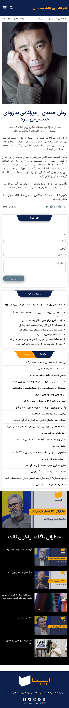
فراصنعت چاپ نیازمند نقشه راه (19, 549)
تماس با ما (46, 692)
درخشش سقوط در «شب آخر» (53, 459)
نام (64, 235)
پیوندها (27, 692)
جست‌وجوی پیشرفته (14, 692)
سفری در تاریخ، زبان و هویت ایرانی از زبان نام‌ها (45, 465)
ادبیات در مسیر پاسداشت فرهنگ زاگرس (48, 471)
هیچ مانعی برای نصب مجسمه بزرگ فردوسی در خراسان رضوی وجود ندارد (33, 306)
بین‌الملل (39, 18)
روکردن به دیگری (58, 446)
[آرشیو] (25, 699)
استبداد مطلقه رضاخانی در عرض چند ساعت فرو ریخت (39, 344)
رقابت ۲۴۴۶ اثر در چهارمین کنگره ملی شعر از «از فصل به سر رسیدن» (36, 426)
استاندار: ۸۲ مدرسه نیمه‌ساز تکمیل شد (49, 484)
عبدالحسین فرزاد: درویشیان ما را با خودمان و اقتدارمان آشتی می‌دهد (36, 314)
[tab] (43, 354)
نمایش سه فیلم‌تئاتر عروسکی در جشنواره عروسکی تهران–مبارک (39, 381)
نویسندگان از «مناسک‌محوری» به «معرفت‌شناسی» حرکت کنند (39, 388)
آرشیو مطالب (58, 692)
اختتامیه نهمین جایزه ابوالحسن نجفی (19, 642)
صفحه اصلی (62, 18)
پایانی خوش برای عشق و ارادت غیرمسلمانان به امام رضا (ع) (40, 407)
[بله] (30, 699)
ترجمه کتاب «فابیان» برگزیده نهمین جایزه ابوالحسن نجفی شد (35, 339)
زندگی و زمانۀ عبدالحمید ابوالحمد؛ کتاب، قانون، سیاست (41, 439)
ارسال (14, 278)
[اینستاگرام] (34, 699)
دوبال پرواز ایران (25, 617)
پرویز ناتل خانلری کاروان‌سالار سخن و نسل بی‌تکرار (40, 325)
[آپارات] (44, 699)
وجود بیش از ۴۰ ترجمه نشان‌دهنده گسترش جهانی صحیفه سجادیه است (35, 478)
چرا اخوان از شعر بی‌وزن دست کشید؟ (19, 573)
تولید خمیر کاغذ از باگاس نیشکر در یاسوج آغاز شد (44, 401)
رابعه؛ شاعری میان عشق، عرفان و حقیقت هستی (42, 320)
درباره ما (36, 692)
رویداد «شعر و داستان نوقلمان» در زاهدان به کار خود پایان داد (39, 420)
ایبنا (50, 10)
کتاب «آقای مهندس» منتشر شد (48, 334)
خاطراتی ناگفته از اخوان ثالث (34, 537)
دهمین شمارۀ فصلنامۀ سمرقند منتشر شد (48, 375)
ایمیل (63, 248)
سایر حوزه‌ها (50, 18)
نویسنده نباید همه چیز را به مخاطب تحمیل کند (46, 362)
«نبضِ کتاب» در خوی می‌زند (54, 433)
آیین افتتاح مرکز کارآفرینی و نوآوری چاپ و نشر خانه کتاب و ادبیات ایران (17, 596)
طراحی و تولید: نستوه (31, 703)
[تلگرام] (39, 699)
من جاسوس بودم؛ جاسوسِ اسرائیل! (50, 394)
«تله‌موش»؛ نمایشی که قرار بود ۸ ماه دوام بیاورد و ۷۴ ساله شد (38, 452)
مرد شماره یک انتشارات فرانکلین (52, 368)
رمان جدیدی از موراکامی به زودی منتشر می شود (34, 116)
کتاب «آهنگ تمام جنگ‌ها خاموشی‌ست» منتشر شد (40, 330)
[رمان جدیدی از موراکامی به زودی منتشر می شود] (34, 63)
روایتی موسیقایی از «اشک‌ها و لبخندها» (49, 414)
